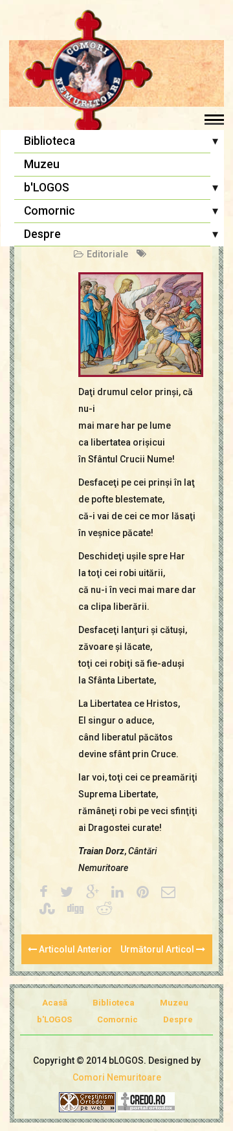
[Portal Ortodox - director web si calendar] (146, 1101)
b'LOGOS (46, 187)
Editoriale (107, 254)
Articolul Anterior (74, 949)
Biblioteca (49, 141)
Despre (42, 234)
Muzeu (42, 164)
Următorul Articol (158, 949)
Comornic (49, 210)
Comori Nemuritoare (116, 1077)
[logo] (116, 74)
